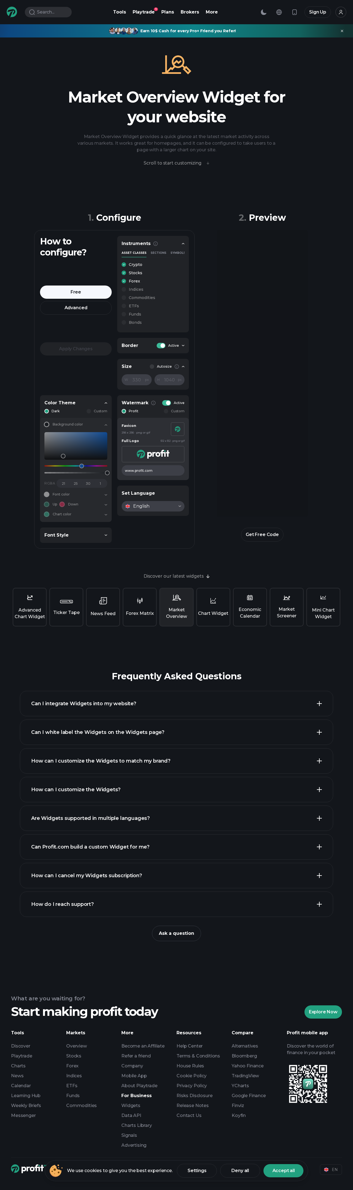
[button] (153, 264)
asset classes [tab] (134, 253)
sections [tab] (158, 253)
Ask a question (176, 933)
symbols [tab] (177, 253)
